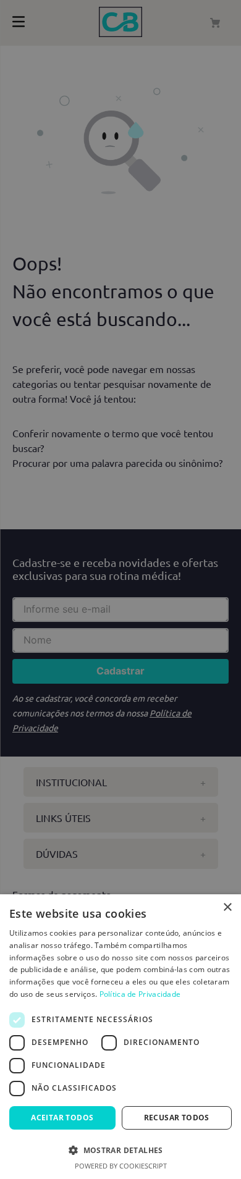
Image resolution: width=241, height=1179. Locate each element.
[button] (120, 1149)
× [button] (227, 907)
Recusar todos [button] (176, 1117)
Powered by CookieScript (121, 1165)
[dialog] (120, 1036)
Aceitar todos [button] (62, 1117)
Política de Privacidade (140, 994)
